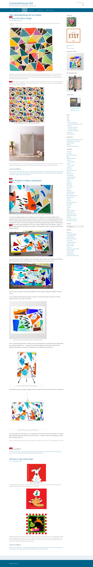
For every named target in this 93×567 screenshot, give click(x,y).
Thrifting (68, 217)
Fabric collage (70, 173)
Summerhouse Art (21, 3)
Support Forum (70, 252)
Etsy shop (69, 172)
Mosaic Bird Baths (71, 192)
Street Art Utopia (70, 250)
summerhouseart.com (70, 45)
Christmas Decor (71, 161)
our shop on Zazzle (31, 549)
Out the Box (15, 563)
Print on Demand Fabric (51, 173)
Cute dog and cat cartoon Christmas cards (18, 549)
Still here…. (69, 144)
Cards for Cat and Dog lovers (32, 547)
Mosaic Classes (70, 194)
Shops (42, 171)
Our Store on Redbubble (73, 130)
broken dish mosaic (52, 171)
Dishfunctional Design (71, 238)
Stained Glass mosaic (71, 214)
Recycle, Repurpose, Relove (73, 249)
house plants (69, 187)
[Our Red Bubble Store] (75, 91)
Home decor (69, 185)
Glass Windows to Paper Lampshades (25, 180)
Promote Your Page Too (70, 48)
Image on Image (70, 244)
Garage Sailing (70, 178)
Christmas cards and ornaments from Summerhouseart (50, 547)
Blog (24, 10)
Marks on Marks (70, 245)
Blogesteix (69, 232)
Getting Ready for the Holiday (73, 141)
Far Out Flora (70, 240)
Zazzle (36, 77)
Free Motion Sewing (71, 177)
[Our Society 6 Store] (75, 70)
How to (68, 188)
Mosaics (31, 10)
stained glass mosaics (71, 215)
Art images (69, 151)
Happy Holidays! (70, 143)
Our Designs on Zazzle (47, 451)
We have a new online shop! (21, 459)
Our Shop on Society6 (72, 127)
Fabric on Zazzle (25, 173)
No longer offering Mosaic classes (75, 124)
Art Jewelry (69, 153)
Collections (69, 167)
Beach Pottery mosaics (72, 155)
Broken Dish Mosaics (17, 171)
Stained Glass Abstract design (24, 453)
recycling (69, 207)
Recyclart (69, 247)
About (18, 10)
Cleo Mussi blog (70, 237)
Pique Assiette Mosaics (32, 171)
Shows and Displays (71, 210)
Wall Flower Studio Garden (73, 255)
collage (68, 163)
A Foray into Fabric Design (20, 18)
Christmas (15, 547)
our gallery (15, 538)
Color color (69, 168)
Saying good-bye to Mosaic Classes (74, 139)
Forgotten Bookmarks (71, 242)
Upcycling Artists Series (72, 220)
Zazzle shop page (33, 165)
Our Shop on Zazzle (72, 129)
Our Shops (40, 10)
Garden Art (69, 182)
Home (12, 10)
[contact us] (71, 26)
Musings (24, 171)
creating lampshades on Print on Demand (33, 451)
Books (68, 156)
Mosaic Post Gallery (72, 122)
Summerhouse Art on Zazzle (37, 453)
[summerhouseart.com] (67, 46)
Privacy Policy (50, 10)
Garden (68, 180)
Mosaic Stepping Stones (72, 195)
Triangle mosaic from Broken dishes (22, 174)
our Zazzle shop (32, 173)
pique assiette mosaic (40, 173)
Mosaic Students (70, 197)
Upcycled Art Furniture (71, 219)
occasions (69, 200)
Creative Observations (71, 170)
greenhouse (69, 183)
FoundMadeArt (70, 175)
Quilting (39, 171)
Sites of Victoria (70, 212)
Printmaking (69, 204)
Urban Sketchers (70, 254)
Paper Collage (71, 165)
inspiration (69, 190)
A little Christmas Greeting (72, 146)
